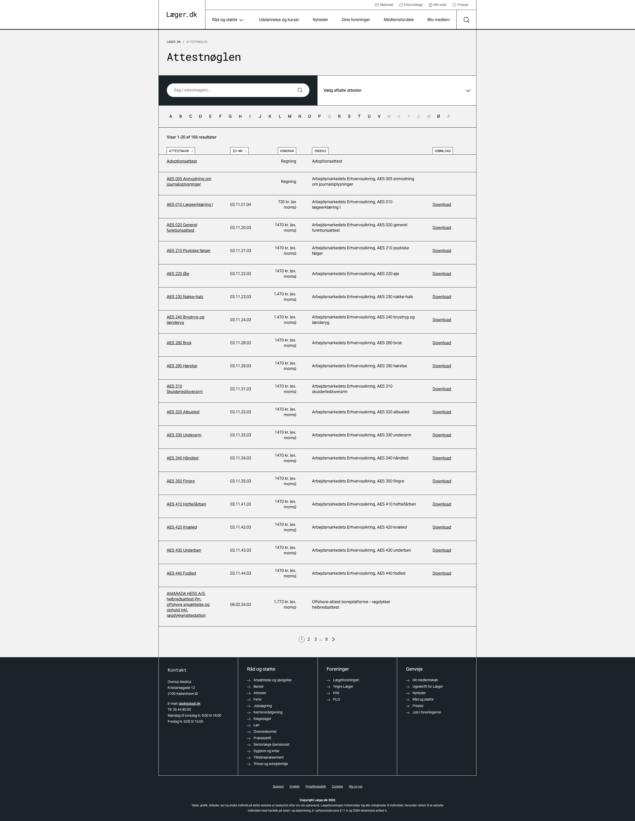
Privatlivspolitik (316, 786)
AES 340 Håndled (182, 458)
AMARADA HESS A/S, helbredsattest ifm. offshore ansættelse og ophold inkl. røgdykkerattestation (188, 604)
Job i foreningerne (427, 712)
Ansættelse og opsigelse (273, 680)
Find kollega (413, 4)
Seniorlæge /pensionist (271, 744)
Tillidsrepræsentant (269, 757)
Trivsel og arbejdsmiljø (271, 764)
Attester (260, 693)
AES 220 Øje (178, 273)
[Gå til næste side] (333, 639)
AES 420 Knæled (182, 527)
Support (278, 786)
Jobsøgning (263, 706)
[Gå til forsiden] (182, 15)
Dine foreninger (356, 19)
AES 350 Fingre (181, 481)
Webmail (386, 4)
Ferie (257, 699)
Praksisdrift (262, 738)
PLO (336, 699)
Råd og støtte (224, 19)
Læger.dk (174, 42)
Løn (256, 725)
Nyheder (320, 19)
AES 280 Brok (179, 342)
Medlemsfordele (399, 19)
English (295, 786)
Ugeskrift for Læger (428, 686)
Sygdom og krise (266, 751)
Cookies (337, 786)
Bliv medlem (438, 19)
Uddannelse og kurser (279, 19)
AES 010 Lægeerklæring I (190, 204)
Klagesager (262, 718)
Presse (462, 4)
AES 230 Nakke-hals (185, 296)
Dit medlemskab (425, 680)
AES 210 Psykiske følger (189, 250)
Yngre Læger (343, 686)
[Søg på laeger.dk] (466, 20)
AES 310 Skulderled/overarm (185, 389)
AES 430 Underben (184, 550)
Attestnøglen (196, 42)
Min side (440, 4)
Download (442, 204)
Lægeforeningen (346, 680)
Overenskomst (265, 731)
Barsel (258, 686)
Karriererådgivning (268, 712)
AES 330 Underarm (184, 435)
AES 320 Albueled (183, 412)
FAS (336, 693)
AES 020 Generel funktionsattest (182, 227)
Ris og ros (355, 786)
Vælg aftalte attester (342, 90)
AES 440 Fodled (181, 573)
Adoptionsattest (182, 161)
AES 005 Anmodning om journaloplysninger (189, 181)
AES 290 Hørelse (182, 365)
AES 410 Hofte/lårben (186, 504)
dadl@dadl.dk (189, 703)
